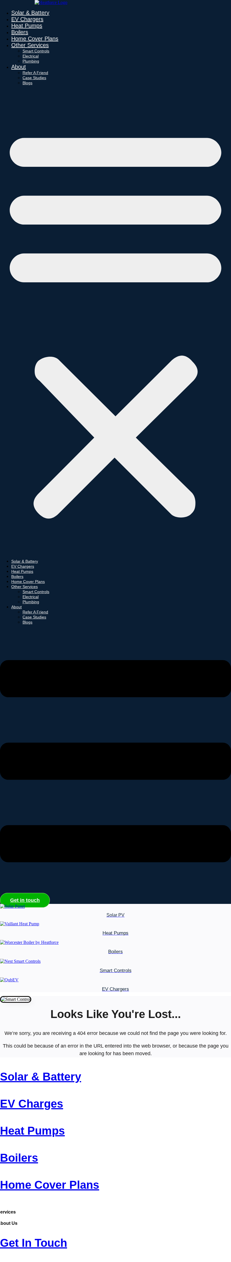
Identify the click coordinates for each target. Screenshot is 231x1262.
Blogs (27, 83)
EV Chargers (27, 19)
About (18, 67)
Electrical (31, 56)
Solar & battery (40, 1076)
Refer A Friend (35, 72)
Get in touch (33, 1243)
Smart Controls (36, 51)
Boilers (19, 32)
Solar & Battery (30, 13)
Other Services (30, 45)
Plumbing (31, 61)
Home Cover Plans (34, 39)
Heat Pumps (26, 26)
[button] (115, 322)
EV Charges (31, 1103)
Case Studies (34, 78)
